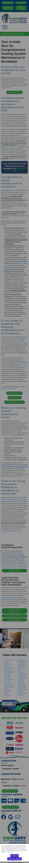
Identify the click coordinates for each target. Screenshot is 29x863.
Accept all (14, 856)
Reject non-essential (14, 859)
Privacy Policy (9, 852)
